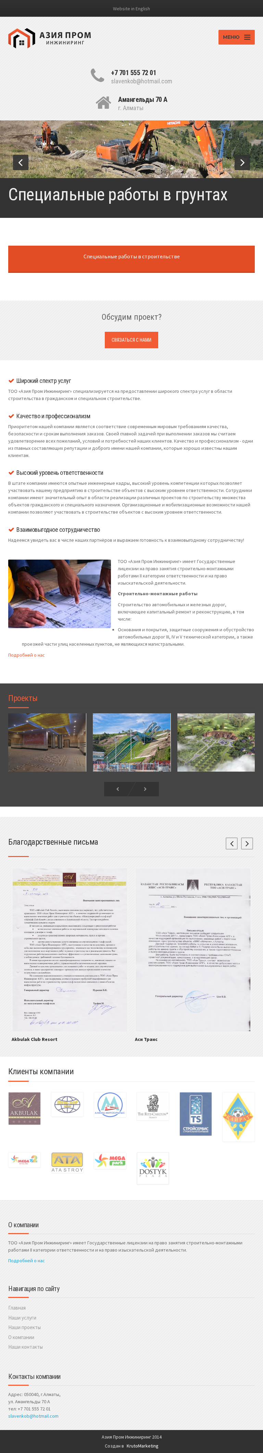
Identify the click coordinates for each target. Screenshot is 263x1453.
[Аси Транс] (193, 949)
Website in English (131, 8)
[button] (20, 162)
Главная (17, 1307)
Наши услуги (22, 1317)
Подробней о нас (26, 655)
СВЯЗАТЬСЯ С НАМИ (131, 340)
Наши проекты (24, 1327)
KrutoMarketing (143, 1445)
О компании (21, 1337)
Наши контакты (25, 1347)
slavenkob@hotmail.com (33, 1416)
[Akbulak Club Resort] (70, 949)
